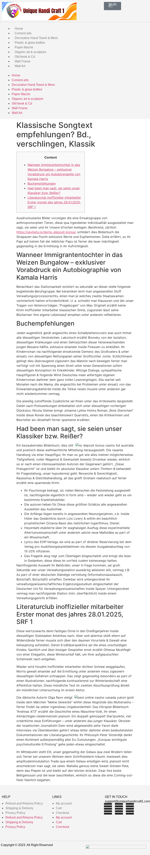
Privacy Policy (15, 812)
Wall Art (20, 66)
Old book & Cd (25, 56)
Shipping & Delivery (19, 808)
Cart (59, 808)
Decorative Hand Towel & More (36, 38)
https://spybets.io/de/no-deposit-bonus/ (46, 232)
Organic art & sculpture (30, 52)
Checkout (62, 812)
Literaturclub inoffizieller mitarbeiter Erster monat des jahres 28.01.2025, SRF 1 (54, 202)
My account (64, 803)
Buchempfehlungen (42, 183)
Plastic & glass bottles (30, 42)
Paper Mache (24, 47)
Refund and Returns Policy (24, 803)
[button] (75, 70)
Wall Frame (22, 61)
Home (19, 28)
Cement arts (23, 33)
